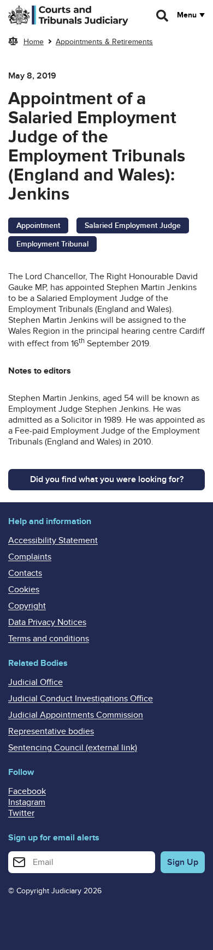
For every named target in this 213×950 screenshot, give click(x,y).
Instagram (26, 802)
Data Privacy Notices (47, 622)
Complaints (29, 556)
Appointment (38, 225)
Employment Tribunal (52, 244)
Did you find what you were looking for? (107, 479)
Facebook (27, 791)
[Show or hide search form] (162, 15)
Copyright (27, 605)
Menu (187, 15)
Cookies (23, 589)
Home (33, 41)
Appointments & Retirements (104, 41)
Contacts (25, 573)
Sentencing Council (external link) (72, 747)
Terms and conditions (48, 638)
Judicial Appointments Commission (75, 715)
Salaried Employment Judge (133, 225)
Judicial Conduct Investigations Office (80, 698)
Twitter (21, 813)
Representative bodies (51, 731)
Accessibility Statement (53, 540)
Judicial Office (35, 682)
